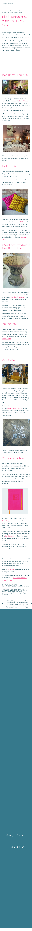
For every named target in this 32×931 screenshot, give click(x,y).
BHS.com (23, 222)
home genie (15, 588)
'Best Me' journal (7, 521)
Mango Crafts (6, 338)
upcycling (18, 593)
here (27, 37)
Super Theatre (24, 101)
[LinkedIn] (20, 847)
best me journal (6, 584)
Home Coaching (6, 10)
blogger (15, 585)
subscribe (11, 569)
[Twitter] (14, 847)
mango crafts (11, 591)
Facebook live (10, 536)
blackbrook (9, 585)
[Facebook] (9, 847)
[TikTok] (23, 847)
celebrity (8, 586)
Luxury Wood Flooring (15, 408)
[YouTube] (17, 847)
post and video (17, 549)
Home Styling (16, 10)
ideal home (14, 589)
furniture (20, 586)
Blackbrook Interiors (18, 297)
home (9, 588)
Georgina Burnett (7, 4)
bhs (13, 584)
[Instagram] (12, 847)
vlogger (25, 593)
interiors (8, 590)
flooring (14, 586)
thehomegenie (10, 593)
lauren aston (15, 590)
